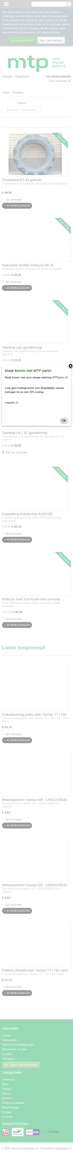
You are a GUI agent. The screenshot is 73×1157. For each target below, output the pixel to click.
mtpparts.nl (11, 402)
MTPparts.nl (60, 377)
